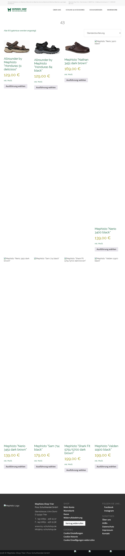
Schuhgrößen (95, 10)
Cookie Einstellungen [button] (73, 533)
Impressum (107, 530)
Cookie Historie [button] (71, 536)
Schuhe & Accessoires (75, 10)
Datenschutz (108, 526)
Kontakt (106, 533)
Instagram (109, 510)
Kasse (66, 514)
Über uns (57, 10)
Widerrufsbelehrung (73, 517)
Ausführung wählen (15, 86)
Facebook (108, 507)
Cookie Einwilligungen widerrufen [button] (79, 540)
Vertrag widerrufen (74, 523)
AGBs (104, 523)
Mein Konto (69, 507)
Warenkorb (112, 10)
